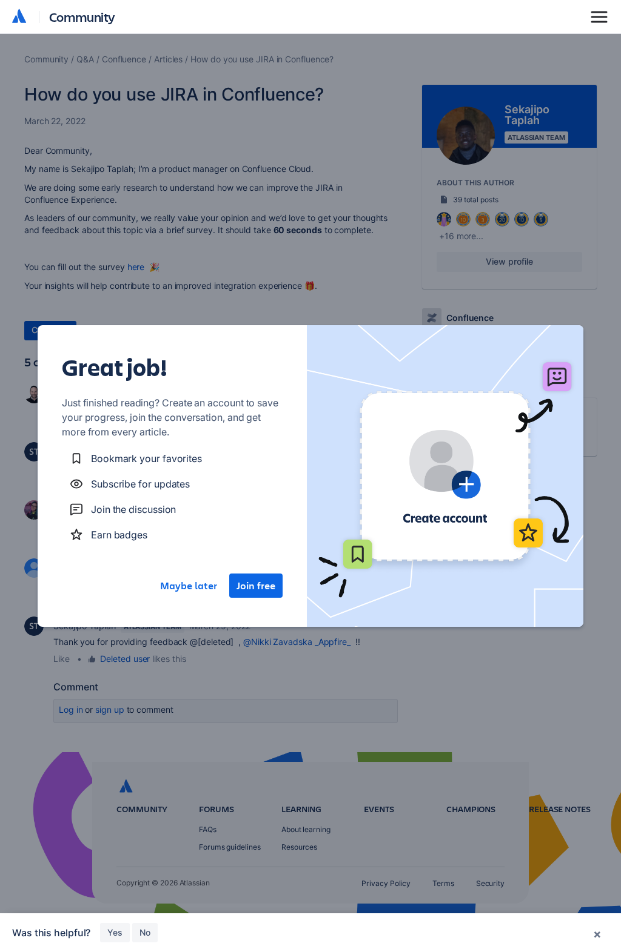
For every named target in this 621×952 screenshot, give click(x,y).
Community (82, 16)
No (144, 932)
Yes (115, 932)
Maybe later (188, 585)
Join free (256, 585)
